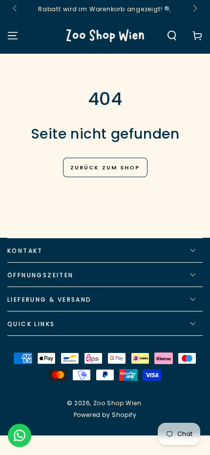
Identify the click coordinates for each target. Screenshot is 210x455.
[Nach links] (15, 9)
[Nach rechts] (194, 9)
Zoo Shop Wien (117, 403)
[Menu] (12, 35)
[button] (172, 35)
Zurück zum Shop (105, 167)
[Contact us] (19, 435)
